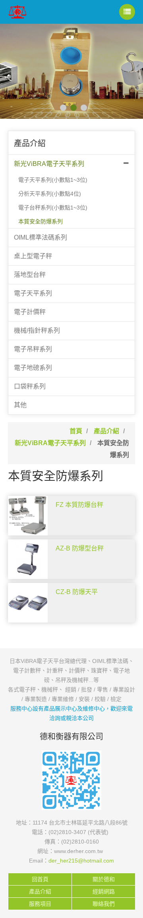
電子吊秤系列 (33, 349)
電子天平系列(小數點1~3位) (52, 180)
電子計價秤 (30, 312)
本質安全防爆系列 (40, 221)
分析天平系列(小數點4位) (49, 193)
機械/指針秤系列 (37, 330)
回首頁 (40, 879)
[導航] (127, 12)
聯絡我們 (104, 904)
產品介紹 (106, 431)
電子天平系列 (33, 293)
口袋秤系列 (30, 386)
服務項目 (40, 904)
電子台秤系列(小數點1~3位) (52, 207)
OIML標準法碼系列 (40, 237)
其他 (20, 405)
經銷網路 (104, 891)
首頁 (76, 431)
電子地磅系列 (33, 367)
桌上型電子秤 (33, 256)
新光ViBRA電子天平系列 (49, 163)
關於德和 (104, 879)
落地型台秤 (30, 274)
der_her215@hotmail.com (81, 860)
